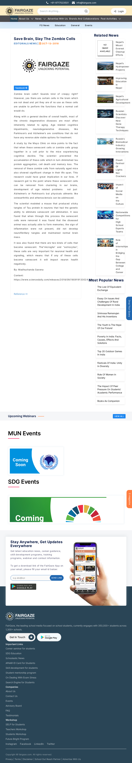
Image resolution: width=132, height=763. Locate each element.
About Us (24, 18)
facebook (20, 88)
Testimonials (12, 715)
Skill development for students (22, 667)
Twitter (51, 743)
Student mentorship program (21, 672)
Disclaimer (28, 759)
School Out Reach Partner (48, 759)
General (75, 25)
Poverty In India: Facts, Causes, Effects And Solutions (109, 339)
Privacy (9, 759)
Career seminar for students (20, 648)
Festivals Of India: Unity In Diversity (109, 364)
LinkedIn (39, 743)
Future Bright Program (17, 739)
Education (60, 25)
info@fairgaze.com (86, 2)
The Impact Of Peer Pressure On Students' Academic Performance (109, 389)
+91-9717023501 (59, 2)
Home (14, 18)
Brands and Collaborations (84, 18)
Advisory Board (14, 705)
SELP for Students (15, 724)
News (38, 18)
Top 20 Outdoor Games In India (109, 353)
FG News (44, 25)
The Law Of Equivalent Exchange (109, 288)
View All (119, 416)
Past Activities (109, 18)
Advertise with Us (58, 18)
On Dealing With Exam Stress (21, 677)
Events (88, 25)
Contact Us (11, 696)
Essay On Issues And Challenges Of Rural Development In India (108, 301)
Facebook (25, 743)
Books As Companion (108, 401)
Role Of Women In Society (106, 376)
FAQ (8, 710)
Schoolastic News (15, 658)
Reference (19, 294)
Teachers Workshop (16, 729)
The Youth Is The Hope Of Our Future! (109, 326)
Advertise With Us (72, 759)
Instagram (11, 743)
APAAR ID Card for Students (20, 663)
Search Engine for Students (20, 682)
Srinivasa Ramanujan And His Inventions (108, 315)
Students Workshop (16, 734)
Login (121, 11)
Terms (18, 759)
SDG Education (13, 653)
